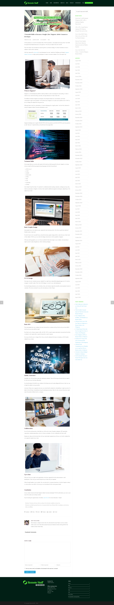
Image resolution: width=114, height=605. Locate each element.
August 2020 (78, 281)
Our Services (56, 2)
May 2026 (77, 70)
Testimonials (78, 2)
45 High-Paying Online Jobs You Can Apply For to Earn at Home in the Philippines (81, 330)
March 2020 (78, 297)
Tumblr (38, 512)
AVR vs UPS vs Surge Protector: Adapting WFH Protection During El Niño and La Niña (81, 29)
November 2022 (78, 196)
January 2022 (78, 228)
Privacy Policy (70, 594)
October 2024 (78, 123)
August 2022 (78, 205)
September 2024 (78, 126)
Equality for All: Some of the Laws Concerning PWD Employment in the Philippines (81, 340)
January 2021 (78, 265)
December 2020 (78, 269)
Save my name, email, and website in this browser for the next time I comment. (42, 568)
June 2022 (77, 212)
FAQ (83, 2)
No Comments (43, 39)
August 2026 (78, 60)
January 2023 (78, 190)
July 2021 (77, 246)
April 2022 (77, 218)
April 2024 (77, 142)
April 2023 (77, 180)
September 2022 (78, 202)
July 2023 (77, 171)
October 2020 (78, 275)
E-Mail (55, 512)
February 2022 (78, 224)
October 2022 (78, 199)
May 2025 (77, 101)
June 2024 (77, 136)
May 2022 (77, 215)
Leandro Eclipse (36, 39)
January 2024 (78, 152)
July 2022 (77, 209)
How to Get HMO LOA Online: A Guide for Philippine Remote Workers (81, 51)
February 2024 (78, 149)
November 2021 (78, 234)
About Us (62, 2)
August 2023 (78, 168)
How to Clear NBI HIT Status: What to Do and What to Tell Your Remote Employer (81, 36)
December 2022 (78, 193)
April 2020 (77, 294)
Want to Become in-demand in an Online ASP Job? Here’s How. (81, 306)
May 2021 (77, 253)
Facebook (27, 512)
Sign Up (87, 2)
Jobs (51, 2)
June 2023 (77, 174)
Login (91, 2)
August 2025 (78, 92)
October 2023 (78, 161)
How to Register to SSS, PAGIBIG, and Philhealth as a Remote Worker (81, 317)
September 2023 (78, 164)
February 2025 (78, 111)
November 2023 (78, 158)
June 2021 (77, 250)
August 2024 (78, 130)
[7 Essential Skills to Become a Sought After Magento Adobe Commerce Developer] (47, 21)
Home (47, 2)
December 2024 (78, 117)
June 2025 (77, 98)
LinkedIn (50, 512)
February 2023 (78, 186)
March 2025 (78, 108)
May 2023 (77, 177)
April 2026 (77, 73)
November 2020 (78, 272)
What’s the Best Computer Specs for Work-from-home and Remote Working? (81, 311)
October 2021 (78, 237)
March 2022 (78, 221)
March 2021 (78, 259)
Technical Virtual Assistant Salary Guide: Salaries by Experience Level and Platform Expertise (81, 44)
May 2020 (77, 291)
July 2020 (77, 284)
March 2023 (78, 183)
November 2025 (78, 82)
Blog (67, 2)
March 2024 (78, 145)
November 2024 (78, 120)
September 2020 (78, 278)
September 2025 (78, 89)
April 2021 (77, 256)
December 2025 (78, 79)
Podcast (72, 2)
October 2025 (78, 86)
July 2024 (77, 133)
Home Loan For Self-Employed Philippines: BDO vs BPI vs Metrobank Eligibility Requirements (81, 21)
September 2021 (78, 240)
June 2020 (77, 287)
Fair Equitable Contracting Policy (73, 596)
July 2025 (77, 95)
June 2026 (77, 67)
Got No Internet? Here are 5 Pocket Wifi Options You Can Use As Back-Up (81, 357)
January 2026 (78, 76)
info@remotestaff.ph (51, 582)
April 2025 (77, 104)
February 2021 (78, 262)
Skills (49, 39)
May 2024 (77, 139)
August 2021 (78, 243)
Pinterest (44, 512)
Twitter (33, 512)
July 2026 (77, 63)
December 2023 (78, 155)
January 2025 (78, 114)
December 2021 (78, 231)
